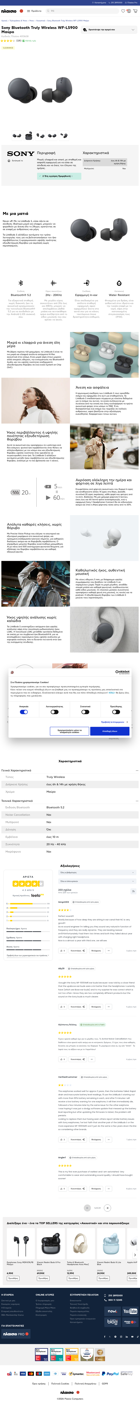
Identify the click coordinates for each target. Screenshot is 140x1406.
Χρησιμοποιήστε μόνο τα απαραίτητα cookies (70, 731)
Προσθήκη (13, 1278)
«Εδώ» (111, 692)
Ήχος (32, 21)
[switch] (55, 712)
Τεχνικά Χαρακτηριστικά (70, 800)
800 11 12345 (115, 1300)
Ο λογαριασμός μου (45, 1301)
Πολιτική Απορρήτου (85, 1384)
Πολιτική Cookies (60, 1384)
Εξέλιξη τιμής (30, 41)
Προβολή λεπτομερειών (112, 722)
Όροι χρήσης (39, 1384)
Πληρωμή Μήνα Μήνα (45, 1308)
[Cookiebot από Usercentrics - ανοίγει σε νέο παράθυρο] (117, 672)
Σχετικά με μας (8, 1301)
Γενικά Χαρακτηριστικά (70, 770)
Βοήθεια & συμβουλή (79, 1308)
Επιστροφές (41, 1315)
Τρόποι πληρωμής (44, 1304)
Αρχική (4, 21)
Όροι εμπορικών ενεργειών (83, 1319)
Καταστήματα (100, 3)
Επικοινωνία (75, 1301)
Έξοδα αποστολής (44, 1311)
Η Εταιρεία (6, 1308)
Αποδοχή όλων (109, 731)
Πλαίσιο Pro (132, 3)
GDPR (105, 1384)
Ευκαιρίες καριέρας (10, 1304)
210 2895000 (115, 1296)
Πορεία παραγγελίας (79, 1311)
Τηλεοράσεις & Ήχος (18, 21)
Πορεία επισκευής (78, 1315)
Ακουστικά (40, 21)
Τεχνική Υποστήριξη (79, 1304)
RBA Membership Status (12, 1315)
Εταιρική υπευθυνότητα (12, 1311)
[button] (5, 1255)
